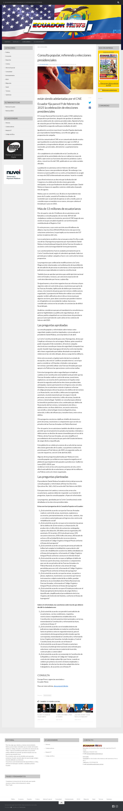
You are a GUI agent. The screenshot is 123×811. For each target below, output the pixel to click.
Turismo (8, 91)
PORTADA (7, 42)
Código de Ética (10, 134)
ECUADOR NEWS (39, 42)
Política (8, 52)
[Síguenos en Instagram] (117, 806)
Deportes (8, 60)
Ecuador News (44, 64)
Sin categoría (42, 47)
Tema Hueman (22, 807)
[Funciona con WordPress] (11, 807)
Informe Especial (10, 67)
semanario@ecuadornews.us (95, 753)
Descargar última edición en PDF (109, 84)
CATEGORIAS (26, 42)
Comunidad (9, 71)
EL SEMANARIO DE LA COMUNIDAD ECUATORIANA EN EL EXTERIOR (22, 2)
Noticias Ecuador (47, 695)
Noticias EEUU (10, 110)
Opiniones (8, 95)
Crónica (8, 64)
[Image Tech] (13, 159)
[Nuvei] (13, 183)
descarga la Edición (61, 686)
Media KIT (9, 130)
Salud (7, 87)
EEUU (7, 79)
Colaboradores (10, 126)
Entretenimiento (10, 75)
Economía (8, 56)
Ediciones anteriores (109, 90)
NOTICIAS (15, 42)
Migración (8, 83)
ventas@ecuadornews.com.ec (95, 764)
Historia (8, 123)
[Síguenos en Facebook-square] (113, 806)
